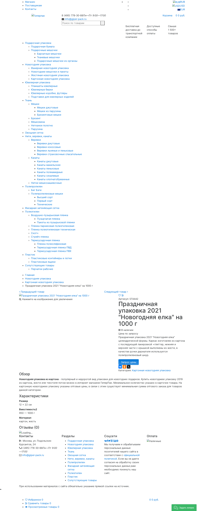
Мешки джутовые (47, 107)
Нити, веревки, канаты (38, 136)
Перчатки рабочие (42, 268)
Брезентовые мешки (49, 114)
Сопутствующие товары (39, 265)
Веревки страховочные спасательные (59, 154)
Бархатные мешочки (49, 53)
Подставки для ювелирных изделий (52, 96)
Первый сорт (45, 200)
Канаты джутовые (47, 161)
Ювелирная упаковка (37, 82)
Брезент (36, 118)
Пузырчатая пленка (48, 218)
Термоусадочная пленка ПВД (54, 247)
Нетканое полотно (42, 125)
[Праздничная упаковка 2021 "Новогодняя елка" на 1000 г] (54, 295)
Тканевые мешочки (48, 57)
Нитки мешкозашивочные (46, 182)
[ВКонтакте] (120, 367)
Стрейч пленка (40, 236)
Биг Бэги (36, 190)
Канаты (35, 157)
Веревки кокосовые (49, 146)
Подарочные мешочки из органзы (57, 60)
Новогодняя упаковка (38, 64)
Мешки (35, 103)
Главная (29, 274)
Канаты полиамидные (50, 172)
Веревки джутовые (48, 143)
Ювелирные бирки (42, 89)
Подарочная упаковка (38, 42)
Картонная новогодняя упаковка (50, 78)
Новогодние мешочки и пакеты (49, 71)
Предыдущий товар (32, 291)
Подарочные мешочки (44, 50)
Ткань (28, 100)
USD (182, 5)
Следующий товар (115, 291)
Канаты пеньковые (48, 168)
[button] (184, 507)
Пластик (30, 254)
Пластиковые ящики (43, 261)
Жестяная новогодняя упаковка (50, 75)
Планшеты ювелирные (44, 85)
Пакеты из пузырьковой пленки (56, 222)
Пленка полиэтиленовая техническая (53, 229)
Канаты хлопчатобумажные (53, 179)
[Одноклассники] (124, 367)
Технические (44, 204)
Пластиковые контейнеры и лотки (51, 258)
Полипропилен (33, 186)
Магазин (30, 1)
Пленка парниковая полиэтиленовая (52, 225)
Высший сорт (45, 197)
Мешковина (38, 121)
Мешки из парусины (49, 111)
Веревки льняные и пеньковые (55, 150)
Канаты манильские (48, 164)
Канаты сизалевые (48, 175)
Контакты (30, 8)
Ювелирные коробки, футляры (49, 93)
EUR (182, 9)
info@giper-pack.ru (75, 18)
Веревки (36, 139)
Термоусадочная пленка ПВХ (54, 251)
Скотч (34, 233)
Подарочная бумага (43, 46)
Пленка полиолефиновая (51, 243)
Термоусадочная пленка (45, 240)
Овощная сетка (34, 132)
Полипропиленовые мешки (47, 193)
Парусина (37, 129)
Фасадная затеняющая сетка (42, 207)
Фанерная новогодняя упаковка (50, 68)
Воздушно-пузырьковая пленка (49, 215)
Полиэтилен (32, 211)
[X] (128, 367)
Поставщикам (33, 5)
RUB (182, 1)
